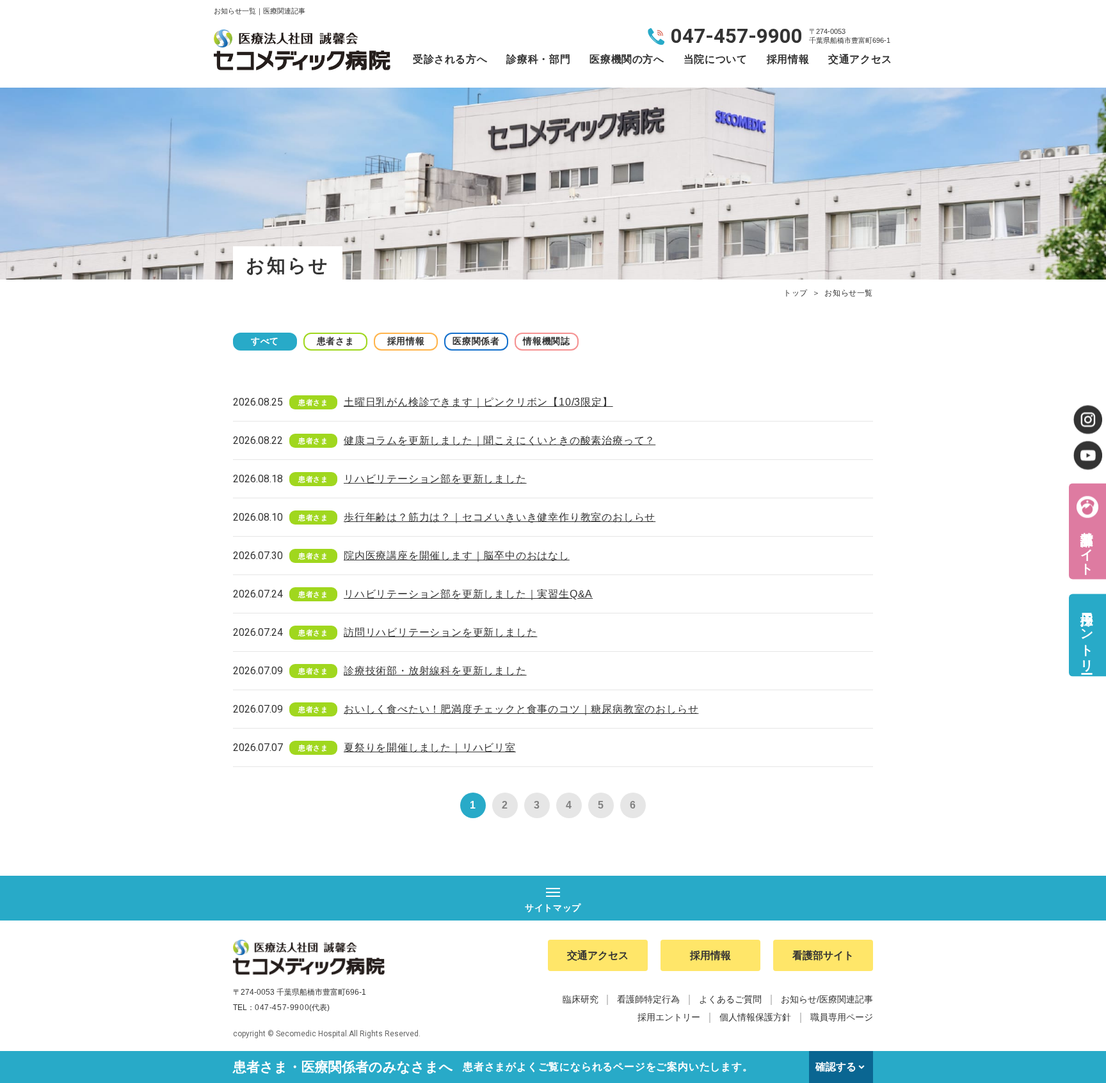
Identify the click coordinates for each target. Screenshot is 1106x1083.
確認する (835, 1066)
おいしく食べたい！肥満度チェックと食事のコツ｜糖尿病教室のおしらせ (521, 709)
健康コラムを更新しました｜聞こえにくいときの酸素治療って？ (499, 440)
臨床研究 (580, 999)
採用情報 (788, 59)
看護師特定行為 (648, 999)
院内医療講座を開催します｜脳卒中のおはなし (457, 555)
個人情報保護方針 (755, 1017)
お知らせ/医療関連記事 (827, 999)
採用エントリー (1087, 635)
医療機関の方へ (626, 59)
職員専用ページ (841, 1017)
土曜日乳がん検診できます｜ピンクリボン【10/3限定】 (478, 402)
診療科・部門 (538, 59)
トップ (795, 293)
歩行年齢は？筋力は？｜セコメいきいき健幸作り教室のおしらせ (499, 517)
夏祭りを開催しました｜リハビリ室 (430, 747)
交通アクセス (860, 59)
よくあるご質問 (730, 999)
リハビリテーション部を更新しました (435, 478)
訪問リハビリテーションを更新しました (440, 632)
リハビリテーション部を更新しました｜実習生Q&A (468, 594)
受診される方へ (450, 59)
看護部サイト (1087, 545)
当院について (716, 59)
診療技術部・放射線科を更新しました (435, 670)
